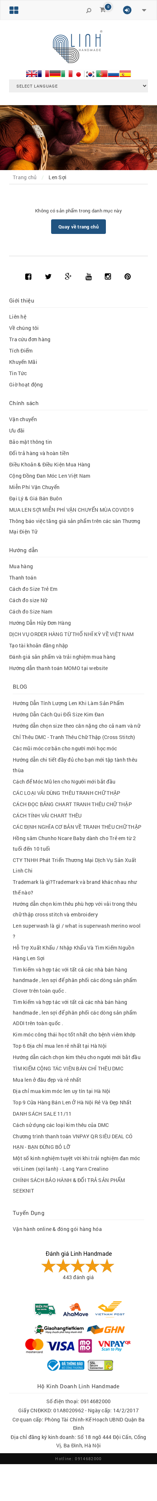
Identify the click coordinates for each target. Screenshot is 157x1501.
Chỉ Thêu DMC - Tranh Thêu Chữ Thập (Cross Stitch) (74, 737)
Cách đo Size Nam (30, 611)
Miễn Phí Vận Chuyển (34, 487)
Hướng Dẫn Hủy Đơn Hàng (40, 622)
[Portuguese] (102, 73)
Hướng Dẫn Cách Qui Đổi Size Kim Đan (58, 714)
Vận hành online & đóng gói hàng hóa (57, 1228)
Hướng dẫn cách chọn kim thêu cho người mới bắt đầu (77, 1057)
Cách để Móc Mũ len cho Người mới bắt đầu (64, 781)
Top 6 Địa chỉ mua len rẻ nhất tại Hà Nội (60, 1045)
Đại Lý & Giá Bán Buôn (35, 498)
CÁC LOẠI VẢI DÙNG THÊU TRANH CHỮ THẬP (66, 792)
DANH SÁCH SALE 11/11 (42, 1113)
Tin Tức (18, 373)
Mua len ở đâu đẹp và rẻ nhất (47, 1079)
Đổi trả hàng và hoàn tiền (39, 453)
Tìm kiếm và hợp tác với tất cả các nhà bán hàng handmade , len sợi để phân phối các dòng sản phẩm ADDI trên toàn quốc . (75, 1012)
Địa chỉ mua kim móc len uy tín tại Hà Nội (61, 1091)
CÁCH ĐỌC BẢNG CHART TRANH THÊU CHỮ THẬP (72, 804)
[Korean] (90, 73)
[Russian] (113, 73)
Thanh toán (23, 577)
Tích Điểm (21, 350)
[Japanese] (78, 73)
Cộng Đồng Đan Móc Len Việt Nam (49, 475)
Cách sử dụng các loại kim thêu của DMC (61, 1124)
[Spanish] (125, 73)
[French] (43, 73)
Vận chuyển (23, 419)
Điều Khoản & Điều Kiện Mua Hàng (50, 464)
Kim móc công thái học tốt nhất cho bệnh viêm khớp (74, 1034)
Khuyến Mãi (23, 361)
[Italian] (67, 73)
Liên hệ (17, 316)
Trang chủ (25, 177)
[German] (55, 73)
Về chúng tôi (24, 327)
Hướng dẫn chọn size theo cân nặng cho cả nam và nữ (76, 725)
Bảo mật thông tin (30, 441)
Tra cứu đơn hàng (29, 339)
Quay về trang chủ (78, 226)
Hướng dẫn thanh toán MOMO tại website (58, 668)
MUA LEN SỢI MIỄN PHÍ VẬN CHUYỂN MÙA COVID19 (71, 509)
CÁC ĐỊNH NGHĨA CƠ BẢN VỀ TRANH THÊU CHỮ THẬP (77, 826)
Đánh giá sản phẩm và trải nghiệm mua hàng (62, 656)
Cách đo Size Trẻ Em (33, 588)
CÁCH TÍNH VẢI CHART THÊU (47, 815)
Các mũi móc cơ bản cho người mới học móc (65, 748)
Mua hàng (21, 566)
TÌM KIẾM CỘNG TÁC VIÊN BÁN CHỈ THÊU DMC (68, 1068)
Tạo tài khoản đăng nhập (38, 645)
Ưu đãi (17, 430)
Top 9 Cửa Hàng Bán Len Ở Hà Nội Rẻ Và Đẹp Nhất (72, 1102)
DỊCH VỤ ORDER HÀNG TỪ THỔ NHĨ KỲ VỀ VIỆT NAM (71, 634)
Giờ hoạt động (26, 384)
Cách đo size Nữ (28, 600)
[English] (32, 73)
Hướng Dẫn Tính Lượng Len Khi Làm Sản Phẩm (68, 703)
